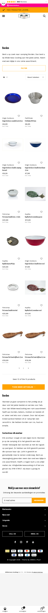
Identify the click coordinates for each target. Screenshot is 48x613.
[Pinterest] (27, 542)
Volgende (28, 368)
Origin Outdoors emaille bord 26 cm (12, 121)
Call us (12, 534)
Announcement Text (24, 35)
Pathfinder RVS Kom (30, 121)
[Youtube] (33, 542)
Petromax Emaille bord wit (10, 310)
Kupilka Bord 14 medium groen (33, 217)
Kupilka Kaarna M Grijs (8, 264)
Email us (34, 534)
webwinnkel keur (38, 572)
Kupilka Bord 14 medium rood (33, 310)
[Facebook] (15, 542)
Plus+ (39, 560)
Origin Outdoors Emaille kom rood (35, 264)
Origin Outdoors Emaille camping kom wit (11, 169)
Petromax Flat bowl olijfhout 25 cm (12, 357)
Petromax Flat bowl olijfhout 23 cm (35, 357)
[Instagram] (21, 542)
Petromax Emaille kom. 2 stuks (11, 217)
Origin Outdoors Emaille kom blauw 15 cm (35, 169)
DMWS (32, 560)
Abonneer (39, 500)
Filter (24, 68)
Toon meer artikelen (23, 387)
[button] (3, 16)
